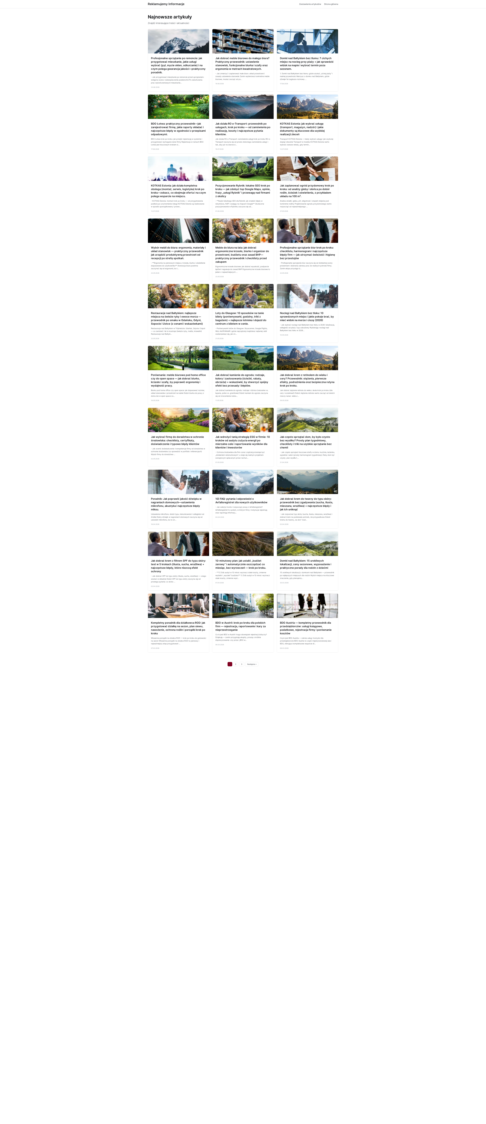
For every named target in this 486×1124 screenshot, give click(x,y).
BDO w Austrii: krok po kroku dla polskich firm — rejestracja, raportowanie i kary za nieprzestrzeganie (240, 626)
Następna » (252, 664)
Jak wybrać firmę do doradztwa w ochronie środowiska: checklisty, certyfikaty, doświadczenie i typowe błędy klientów (177, 440)
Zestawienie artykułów (310, 4)
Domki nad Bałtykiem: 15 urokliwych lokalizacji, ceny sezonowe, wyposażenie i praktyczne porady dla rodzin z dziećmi (305, 564)
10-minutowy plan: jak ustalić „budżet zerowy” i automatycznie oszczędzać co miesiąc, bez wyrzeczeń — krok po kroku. (240, 564)
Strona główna (331, 4)
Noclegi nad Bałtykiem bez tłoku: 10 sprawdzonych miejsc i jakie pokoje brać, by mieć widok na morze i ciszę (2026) (307, 317)
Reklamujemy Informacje (166, 4)
